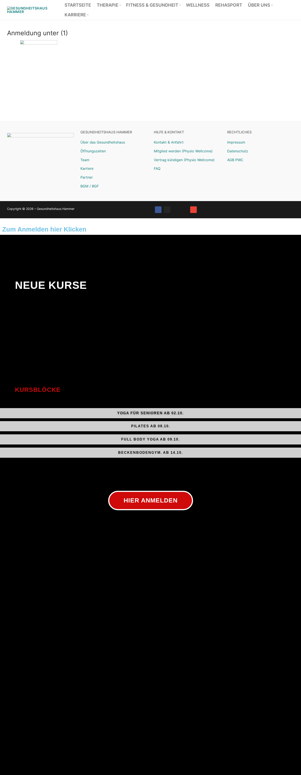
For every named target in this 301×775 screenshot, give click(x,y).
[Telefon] (184, 209)
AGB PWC (235, 160)
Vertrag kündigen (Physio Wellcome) (184, 160)
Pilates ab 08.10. (150, 426)
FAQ (157, 168)
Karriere (86, 168)
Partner (86, 177)
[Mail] (193, 209)
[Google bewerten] (176, 209)
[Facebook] (158, 209)
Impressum (236, 142)
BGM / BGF (89, 186)
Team (84, 160)
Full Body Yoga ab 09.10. (150, 439)
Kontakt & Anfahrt (169, 142)
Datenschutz (237, 151)
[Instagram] (167, 209)
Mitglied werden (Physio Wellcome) (183, 151)
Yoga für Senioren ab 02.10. (150, 413)
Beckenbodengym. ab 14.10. (150, 452)
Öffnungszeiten (93, 151)
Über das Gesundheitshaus (102, 142)
